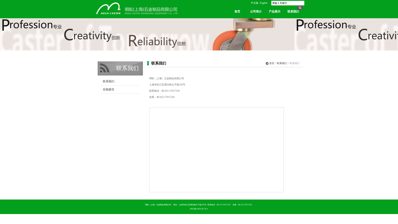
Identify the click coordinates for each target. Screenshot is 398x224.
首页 (237, 11)
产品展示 (274, 11)
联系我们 (293, 11)
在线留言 (108, 89)
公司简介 (256, 11)
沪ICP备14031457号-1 (199, 209)
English (263, 2)
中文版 (254, 2)
